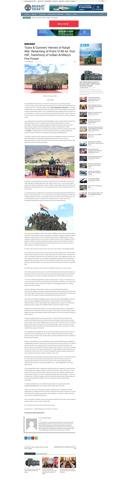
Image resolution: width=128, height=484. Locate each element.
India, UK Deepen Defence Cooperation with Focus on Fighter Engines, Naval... (94, 99)
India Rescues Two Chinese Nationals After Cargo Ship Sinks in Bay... (95, 143)
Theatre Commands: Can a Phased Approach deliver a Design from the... (94, 121)
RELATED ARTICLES (30, 453)
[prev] (99, 18)
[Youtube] (103, 1)
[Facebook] (99, 1)
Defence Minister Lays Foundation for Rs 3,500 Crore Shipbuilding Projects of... (95, 151)
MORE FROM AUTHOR (41, 453)
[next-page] (28, 476)
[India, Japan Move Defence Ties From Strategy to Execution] (83, 194)
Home (25, 41)
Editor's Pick (30, 41)
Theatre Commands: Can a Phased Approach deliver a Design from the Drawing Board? (53, 17)
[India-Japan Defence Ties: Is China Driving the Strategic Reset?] (83, 165)
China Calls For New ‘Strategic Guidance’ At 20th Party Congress (36, 447)
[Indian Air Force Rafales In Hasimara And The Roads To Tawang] (83, 173)
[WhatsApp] (36, 438)
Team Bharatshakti (84, 87)
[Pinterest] (32, 438)
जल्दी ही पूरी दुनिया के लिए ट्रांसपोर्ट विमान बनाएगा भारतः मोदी (65, 447)
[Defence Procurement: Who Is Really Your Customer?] (83, 114)
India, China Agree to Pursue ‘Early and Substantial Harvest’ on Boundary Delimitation (68, 471)
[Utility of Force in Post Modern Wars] (83, 187)
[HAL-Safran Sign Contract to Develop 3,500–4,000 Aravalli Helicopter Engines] (32, 462)
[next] (101, 18)
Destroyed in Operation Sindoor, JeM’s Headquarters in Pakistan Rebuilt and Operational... (95, 129)
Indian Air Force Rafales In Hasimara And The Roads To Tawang (94, 173)
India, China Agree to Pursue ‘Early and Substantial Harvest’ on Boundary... (95, 106)
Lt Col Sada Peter (29, 61)
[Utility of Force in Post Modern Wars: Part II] (83, 136)
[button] (102, 14)
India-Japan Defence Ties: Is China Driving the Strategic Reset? (94, 165)
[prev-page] (25, 476)
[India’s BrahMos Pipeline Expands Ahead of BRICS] (83, 180)
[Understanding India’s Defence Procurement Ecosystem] (83, 158)
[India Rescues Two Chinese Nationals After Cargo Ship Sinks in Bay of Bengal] (83, 143)
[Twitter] (101, 1)
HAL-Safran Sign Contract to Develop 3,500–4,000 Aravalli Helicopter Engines (32, 471)
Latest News (32, 43)
